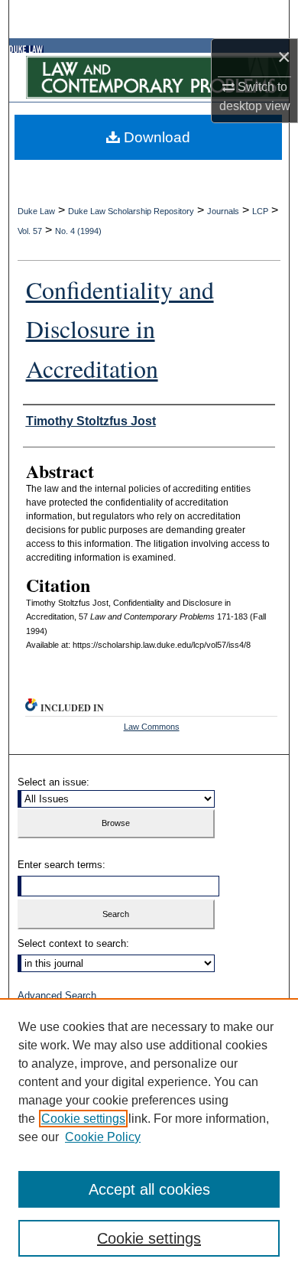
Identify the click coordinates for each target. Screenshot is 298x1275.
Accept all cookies (149, 1189)
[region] (149, 1136)
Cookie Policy (103, 1136)
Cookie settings (83, 1118)
